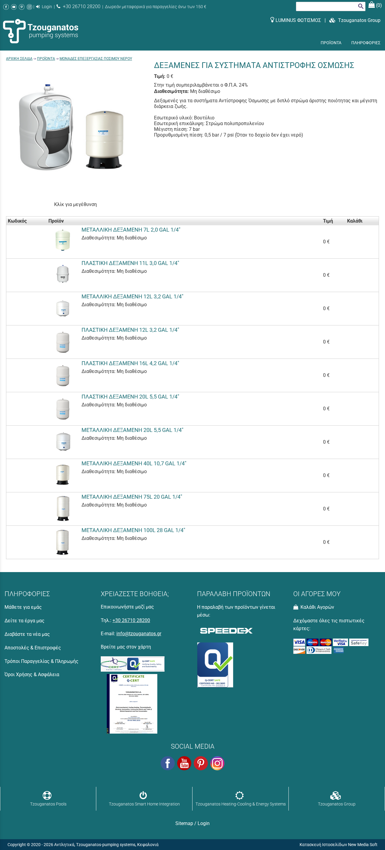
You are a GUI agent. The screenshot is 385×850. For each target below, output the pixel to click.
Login (46, 6)
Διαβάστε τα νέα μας (27, 634)
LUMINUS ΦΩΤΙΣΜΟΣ (298, 20)
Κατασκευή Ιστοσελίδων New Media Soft (338, 844)
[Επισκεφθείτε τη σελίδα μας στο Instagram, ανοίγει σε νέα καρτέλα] (29, 6)
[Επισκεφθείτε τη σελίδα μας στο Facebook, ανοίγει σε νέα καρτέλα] (6, 6)
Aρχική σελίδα (19, 59)
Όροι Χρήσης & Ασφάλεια (32, 674)
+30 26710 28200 (80, 6)
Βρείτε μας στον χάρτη (126, 647)
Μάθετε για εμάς (23, 607)
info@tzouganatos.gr (138, 633)
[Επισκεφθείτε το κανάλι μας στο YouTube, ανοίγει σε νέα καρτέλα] (14, 6)
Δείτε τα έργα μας (25, 621)
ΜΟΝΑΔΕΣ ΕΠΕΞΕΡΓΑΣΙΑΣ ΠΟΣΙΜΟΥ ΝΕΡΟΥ (96, 59)
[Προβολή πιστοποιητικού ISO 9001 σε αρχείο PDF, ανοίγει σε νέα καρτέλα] (132, 702)
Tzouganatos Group (358, 20)
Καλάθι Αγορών (316, 607)
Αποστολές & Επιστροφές (33, 648)
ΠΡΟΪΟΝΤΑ (46, 59)
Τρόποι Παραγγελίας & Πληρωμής (42, 661)
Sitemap (184, 823)
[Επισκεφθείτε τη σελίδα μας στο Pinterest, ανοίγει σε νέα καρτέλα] (22, 6)
